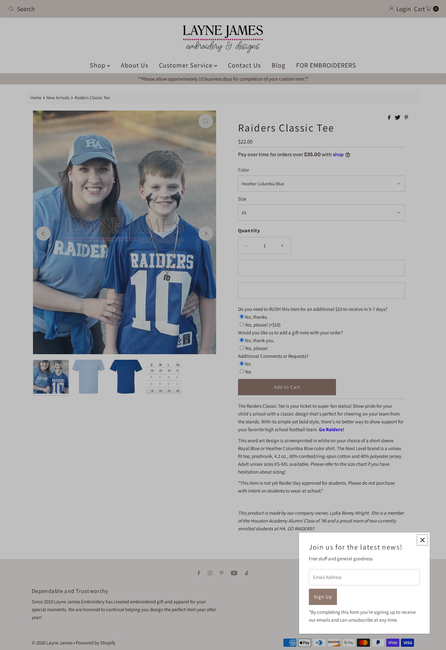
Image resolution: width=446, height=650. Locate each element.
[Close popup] (422, 540)
